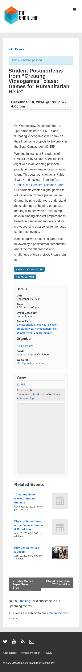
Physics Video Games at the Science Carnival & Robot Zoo (29, 525)
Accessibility (10, 652)
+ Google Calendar (29, 269)
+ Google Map (25, 398)
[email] (32, 642)
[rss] (23, 642)
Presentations (25, 316)
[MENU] (74, 10)
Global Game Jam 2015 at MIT (58, 582)
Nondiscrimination (30, 652)
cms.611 (41, 324)
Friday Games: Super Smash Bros (23, 584)
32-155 (21, 384)
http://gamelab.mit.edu (30, 363)
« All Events (16, 49)
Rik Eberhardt (25, 345)
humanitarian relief (46, 328)
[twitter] (6, 642)
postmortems (24, 332)
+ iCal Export (25, 277)
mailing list (27, 601)
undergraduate (43, 332)
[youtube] (15, 642)
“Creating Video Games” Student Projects (25, 498)
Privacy (48, 652)
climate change (26, 324)
